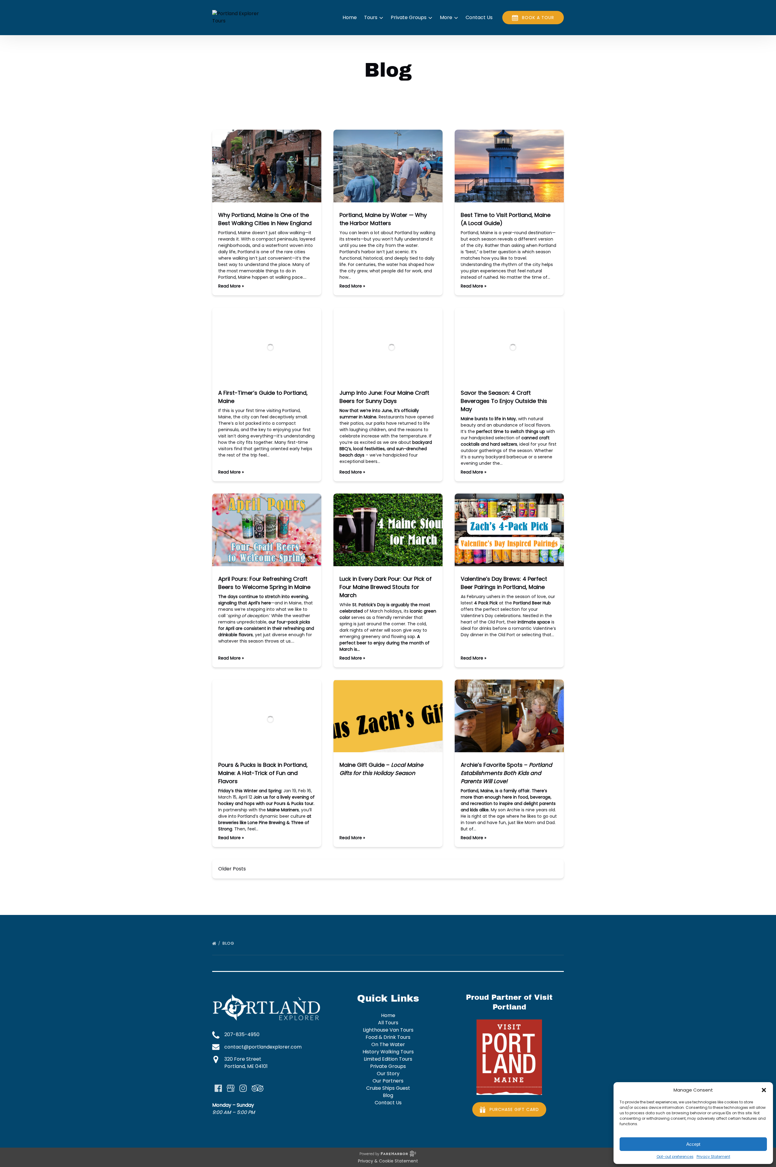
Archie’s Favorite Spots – (506, 773)
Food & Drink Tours (388, 1037)
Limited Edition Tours (388, 1059)
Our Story (388, 1073)
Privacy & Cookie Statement (388, 1161)
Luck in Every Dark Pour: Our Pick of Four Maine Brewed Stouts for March (386, 587)
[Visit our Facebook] (218, 1088)
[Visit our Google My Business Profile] (231, 1088)
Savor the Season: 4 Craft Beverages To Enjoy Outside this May (504, 401)
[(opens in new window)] (509, 1022)
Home (350, 17)
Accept (693, 1144)
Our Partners (388, 1080)
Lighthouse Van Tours (388, 1029)
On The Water (388, 1044)
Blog (228, 943)
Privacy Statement (713, 1156)
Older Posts (232, 868)
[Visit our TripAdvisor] (257, 1088)
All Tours (388, 1022)
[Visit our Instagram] (243, 1088)
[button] (764, 1090)
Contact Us (479, 17)
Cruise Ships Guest (388, 1088)
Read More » (231, 286)
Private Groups (388, 1066)
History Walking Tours (388, 1051)
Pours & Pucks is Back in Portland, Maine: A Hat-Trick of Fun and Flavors (263, 773)
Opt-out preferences (675, 1156)
